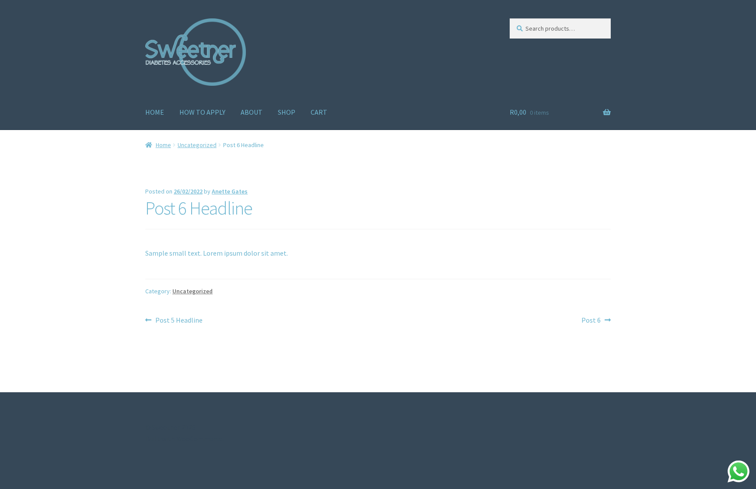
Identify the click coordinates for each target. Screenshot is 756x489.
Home (163, 145)
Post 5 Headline (179, 319)
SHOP (286, 112)
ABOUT (251, 112)
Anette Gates (230, 191)
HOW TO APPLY (202, 112)
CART (319, 112)
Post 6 (591, 319)
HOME (154, 112)
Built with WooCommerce (184, 438)
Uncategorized (197, 145)
